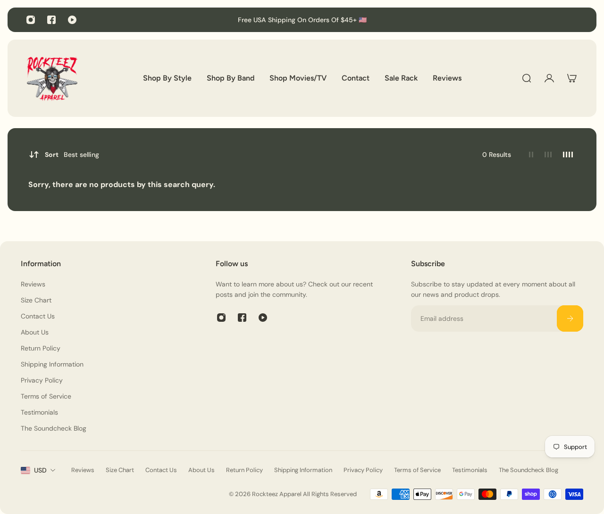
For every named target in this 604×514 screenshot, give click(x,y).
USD (40, 470)
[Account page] (549, 78)
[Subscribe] (570, 318)
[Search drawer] (526, 78)
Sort (72, 154)
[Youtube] (72, 19)
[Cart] (572, 78)
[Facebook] (51, 19)
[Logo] (51, 78)
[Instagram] (30, 19)
